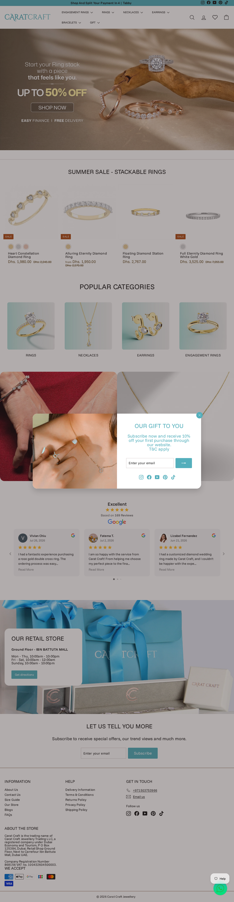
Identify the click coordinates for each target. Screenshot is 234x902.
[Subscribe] (184, 463)
